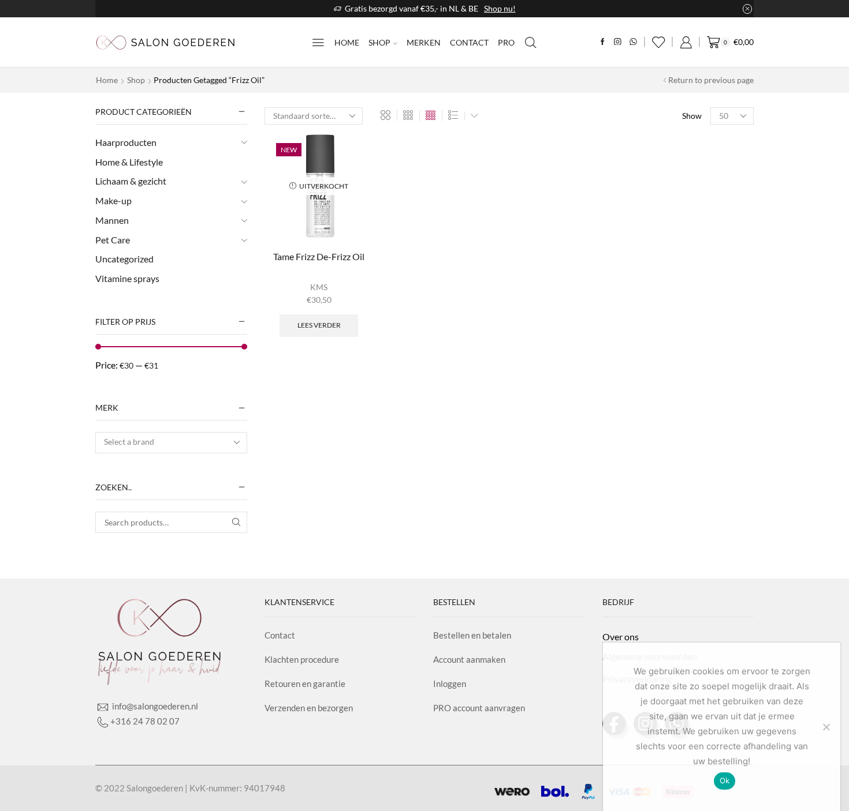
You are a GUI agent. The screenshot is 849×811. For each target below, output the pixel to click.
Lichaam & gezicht (130, 180)
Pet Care (112, 239)
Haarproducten (126, 142)
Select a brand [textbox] (129, 441)
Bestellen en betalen (472, 635)
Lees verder (319, 325)
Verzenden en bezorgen (309, 708)
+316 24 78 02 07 (145, 721)
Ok (725, 780)
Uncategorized (124, 258)
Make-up (113, 200)
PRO (506, 42)
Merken (424, 42)
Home (346, 42)
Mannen (112, 220)
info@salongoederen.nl (154, 706)
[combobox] (171, 442)
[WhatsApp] (633, 42)
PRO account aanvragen (479, 708)
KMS (318, 287)
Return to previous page (711, 80)
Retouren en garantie (305, 683)
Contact (469, 42)
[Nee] (826, 727)
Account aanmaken (469, 659)
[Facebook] (602, 42)
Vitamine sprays (127, 278)
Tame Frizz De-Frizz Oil (318, 256)
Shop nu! (500, 8)
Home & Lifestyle (129, 161)
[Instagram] (617, 42)
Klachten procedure (302, 659)
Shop (379, 42)
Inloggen (449, 683)
